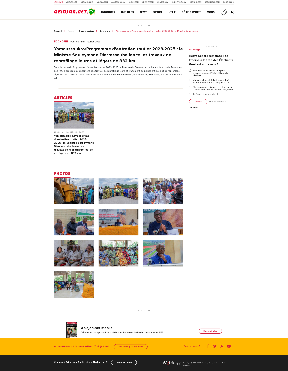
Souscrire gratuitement (131, 346)
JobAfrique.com (212, 2)
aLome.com (134, 2)
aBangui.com (196, 2)
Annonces (107, 12)
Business (127, 12)
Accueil (58, 31)
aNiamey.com (148, 2)
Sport (158, 12)
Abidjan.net (71, 2)
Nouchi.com (228, 2)
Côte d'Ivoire (191, 12)
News (143, 12)
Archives (194, 107)
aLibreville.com (179, 2)
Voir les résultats (217, 102)
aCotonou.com (118, 2)
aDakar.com (162, 2)
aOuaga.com (102, 2)
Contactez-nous (124, 362)
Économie (105, 31)
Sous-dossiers (86, 31)
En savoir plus (210, 331)
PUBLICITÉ (143, 25)
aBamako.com (87, 2)
